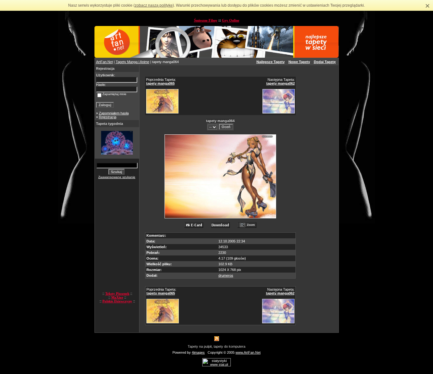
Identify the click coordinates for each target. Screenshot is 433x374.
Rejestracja (107, 117)
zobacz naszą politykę (154, 5)
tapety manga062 (280, 83)
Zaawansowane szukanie (116, 177)
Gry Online (230, 20)
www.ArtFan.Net (248, 352)
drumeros (225, 275)
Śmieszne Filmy (205, 20)
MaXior (117, 297)
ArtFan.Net (104, 62)
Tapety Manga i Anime (132, 62)
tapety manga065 (160, 83)
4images (198, 352)
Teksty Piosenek (117, 293)
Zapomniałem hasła (114, 113)
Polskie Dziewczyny (117, 301)
